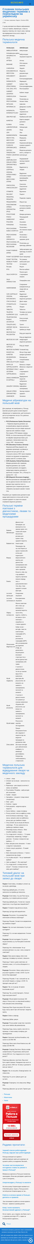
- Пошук (8, 1224)
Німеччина (8, 1097)
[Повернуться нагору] (30, 1240)
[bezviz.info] (17, 2)
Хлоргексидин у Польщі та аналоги (17, 1182)
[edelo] (12, 1122)
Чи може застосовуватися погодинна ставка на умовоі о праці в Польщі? (15, 1167)
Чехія (6, 1100)
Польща (7, 1094)
